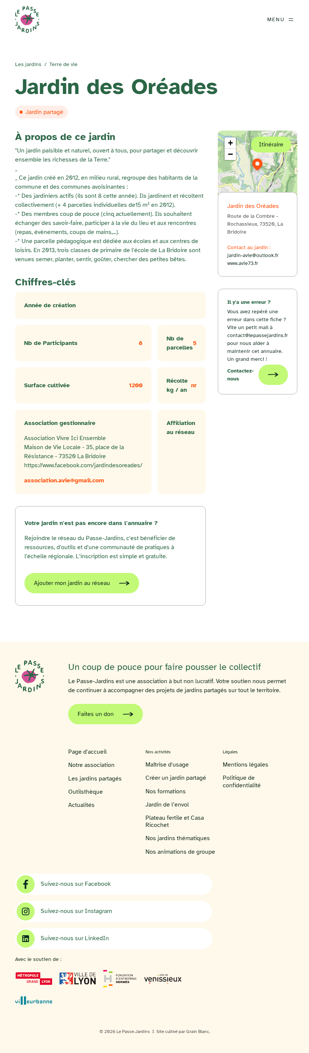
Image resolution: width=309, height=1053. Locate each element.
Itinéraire (271, 144)
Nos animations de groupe (180, 852)
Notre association (91, 765)
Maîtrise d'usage (167, 764)
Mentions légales (245, 764)
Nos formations (165, 791)
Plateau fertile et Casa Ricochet (174, 821)
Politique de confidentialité (242, 781)
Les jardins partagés (95, 778)
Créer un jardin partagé (175, 778)
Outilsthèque (85, 792)
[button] (257, 165)
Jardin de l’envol (167, 804)
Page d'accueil (87, 752)
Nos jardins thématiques (177, 838)
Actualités (81, 805)
